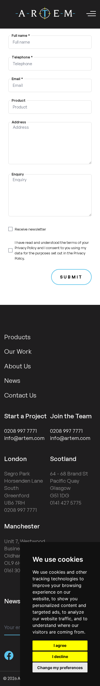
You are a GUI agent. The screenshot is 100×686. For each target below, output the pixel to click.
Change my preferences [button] (60, 667)
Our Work (18, 351)
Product (18, 100)
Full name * (20, 35)
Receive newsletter (30, 229)
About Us (17, 366)
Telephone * (21, 57)
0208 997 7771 (20, 430)
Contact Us (20, 395)
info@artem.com (24, 438)
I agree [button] (60, 645)
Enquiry (17, 174)
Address (18, 122)
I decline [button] (60, 656)
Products (17, 337)
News (12, 380)
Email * (17, 78)
